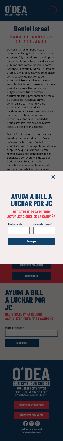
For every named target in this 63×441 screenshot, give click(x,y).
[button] (53, 177)
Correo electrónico (42, 224)
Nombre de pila (16, 224)
